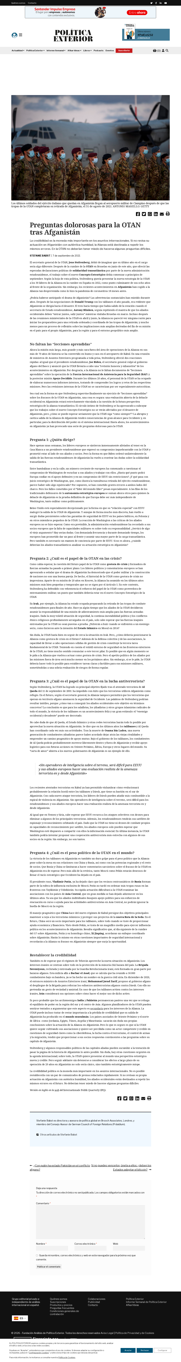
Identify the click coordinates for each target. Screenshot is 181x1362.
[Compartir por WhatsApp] (150, 214)
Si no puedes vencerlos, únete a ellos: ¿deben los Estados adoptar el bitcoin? (121, 1167)
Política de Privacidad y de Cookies (134, 1333)
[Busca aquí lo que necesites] (167, 51)
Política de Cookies (66, 1357)
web (57, 1090)
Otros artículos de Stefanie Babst (57, 1134)
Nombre (41, 1243)
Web (115, 1243)
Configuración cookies (39, 1353)
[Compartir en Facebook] (138, 214)
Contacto (32, 3)
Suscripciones (58, 1302)
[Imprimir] (168, 214)
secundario (96, 1008)
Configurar (162, 1350)
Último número (144, 31)
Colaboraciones (96, 1299)
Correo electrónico (85, 1243)
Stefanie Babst (40, 255)
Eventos (110, 50)
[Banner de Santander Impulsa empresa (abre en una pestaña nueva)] (90, 12)
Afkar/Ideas (132, 1305)
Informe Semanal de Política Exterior (146, 1302)
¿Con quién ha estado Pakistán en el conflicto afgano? (60, 1167)
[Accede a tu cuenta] (163, 50)
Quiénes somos (18, 3)
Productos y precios (61, 1305)
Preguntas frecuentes (62, 1308)
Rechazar (145, 1350)
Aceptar (128, 1350)
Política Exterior (135, 1299)
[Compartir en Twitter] (144, 214)
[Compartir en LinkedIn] (156, 214)
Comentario (43, 1203)
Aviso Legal (107, 1333)
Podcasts (98, 50)
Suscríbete (124, 50)
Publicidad (94, 1302)
